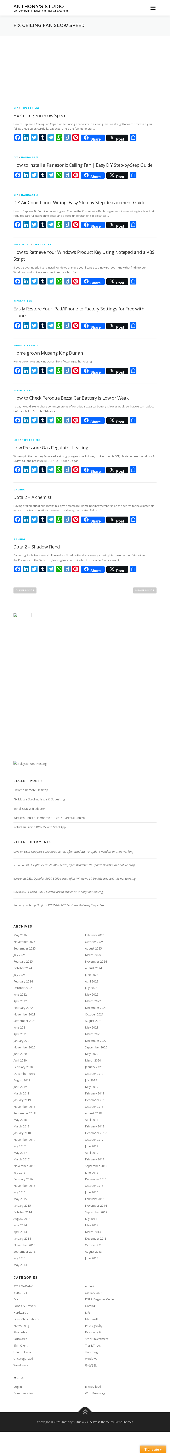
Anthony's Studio (38, 6)
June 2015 (91, 1192)
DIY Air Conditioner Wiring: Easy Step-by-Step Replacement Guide (79, 202)
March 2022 (93, 1001)
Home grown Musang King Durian (48, 353)
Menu (153, 8)
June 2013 (91, 1258)
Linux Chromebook (26, 1319)
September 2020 (96, 1047)
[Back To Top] (85, 1412)
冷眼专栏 (91, 1365)
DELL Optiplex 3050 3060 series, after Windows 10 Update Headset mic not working (78, 852)
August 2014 (21, 1219)
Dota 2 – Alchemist (32, 497)
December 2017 (96, 1133)
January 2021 (22, 1041)
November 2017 (24, 1140)
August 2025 (93, 948)
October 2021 (94, 1014)
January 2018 (22, 1133)
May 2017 (20, 1153)
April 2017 (91, 1153)
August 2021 (93, 1021)
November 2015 (24, 1186)
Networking (21, 1326)
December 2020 (96, 1041)
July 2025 (19, 955)
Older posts (25, 590)
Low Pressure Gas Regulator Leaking (50, 447)
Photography (93, 1326)
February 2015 (94, 1199)
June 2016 (91, 1173)
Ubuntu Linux (22, 1352)
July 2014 (91, 1219)
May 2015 (20, 1199)
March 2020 (93, 1060)
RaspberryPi (93, 1332)
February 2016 (23, 1179)
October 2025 (94, 942)
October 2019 (94, 1074)
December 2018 (96, 1100)
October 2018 (94, 1107)
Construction (93, 1293)
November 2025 (24, 942)
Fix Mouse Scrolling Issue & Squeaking (39, 799)
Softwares (20, 1339)
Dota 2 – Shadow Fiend (36, 547)
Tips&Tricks (30, 107)
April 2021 (20, 1034)
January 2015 (22, 1205)
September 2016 (96, 1166)
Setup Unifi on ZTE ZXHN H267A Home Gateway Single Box (66, 905)
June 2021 (20, 1027)
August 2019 (21, 1080)
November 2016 (24, 1166)
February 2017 (94, 1159)
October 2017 (94, 1140)
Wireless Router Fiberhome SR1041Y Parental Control (49, 818)
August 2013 (93, 1252)
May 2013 (20, 1265)
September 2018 (24, 1113)
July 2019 (91, 1080)
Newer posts (144, 590)
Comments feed (24, 1393)
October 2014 (22, 1212)
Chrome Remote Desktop (30, 790)
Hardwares (30, 157)
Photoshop (20, 1332)
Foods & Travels (26, 345)
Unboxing (91, 1352)
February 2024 (23, 981)
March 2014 (93, 1232)
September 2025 (24, 948)
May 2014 (91, 1225)
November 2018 (24, 1107)
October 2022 (22, 988)
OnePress (93, 1422)
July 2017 (19, 1146)
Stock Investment (96, 1339)
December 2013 (96, 1238)
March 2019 (21, 1093)
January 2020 (93, 1067)
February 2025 (23, 961)
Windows (91, 1359)
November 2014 (96, 1205)
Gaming (19, 489)
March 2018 (21, 1126)
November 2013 (24, 1245)
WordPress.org (95, 1393)
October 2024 (22, 968)
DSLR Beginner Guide (99, 1299)
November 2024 (96, 961)
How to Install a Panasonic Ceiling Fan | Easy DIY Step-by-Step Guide (82, 165)
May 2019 (91, 1087)
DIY (15, 107)
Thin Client (20, 1345)
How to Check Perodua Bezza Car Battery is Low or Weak (71, 398)
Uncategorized (23, 1359)
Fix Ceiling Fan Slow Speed (40, 115)
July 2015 (19, 1192)
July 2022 (91, 988)
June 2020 (20, 1054)
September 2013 (24, 1252)
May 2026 (20, 935)
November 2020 (24, 1047)
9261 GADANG (23, 1286)
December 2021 (96, 1008)
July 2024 (19, 975)
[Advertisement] (85, 67)
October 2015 (94, 1186)
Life (16, 439)
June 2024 (91, 975)
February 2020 (23, 1067)
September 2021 (24, 1021)
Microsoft (21, 244)
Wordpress (20, 1365)
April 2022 (20, 1001)
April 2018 (91, 1120)
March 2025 (93, 955)
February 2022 (23, 1008)
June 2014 (20, 1225)
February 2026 (94, 935)
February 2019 (94, 1093)
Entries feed (93, 1387)
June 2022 (20, 994)
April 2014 (20, 1232)
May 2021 (91, 1027)
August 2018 (93, 1113)
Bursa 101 (20, 1293)
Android (90, 1286)
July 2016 (19, 1173)
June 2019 (20, 1087)
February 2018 (94, 1126)
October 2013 (94, 1245)
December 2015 (96, 1179)
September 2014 (96, 1212)
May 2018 (20, 1120)
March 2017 (21, 1159)
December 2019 (24, 1074)
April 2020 (20, 1060)
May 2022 (91, 994)
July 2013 (19, 1258)
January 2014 (22, 1238)
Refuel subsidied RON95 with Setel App (39, 827)
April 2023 (91, 981)
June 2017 (91, 1146)
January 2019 (22, 1100)
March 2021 (93, 1034)
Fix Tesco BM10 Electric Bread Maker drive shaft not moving (64, 892)
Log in (17, 1387)
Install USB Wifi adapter (29, 809)
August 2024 (93, 968)
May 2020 (91, 1054)
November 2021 (24, 1014)
